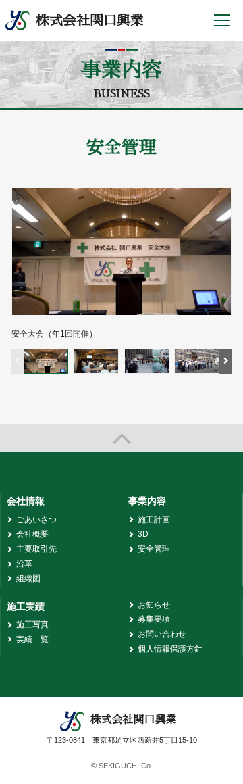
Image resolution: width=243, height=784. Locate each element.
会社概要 (32, 534)
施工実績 (26, 606)
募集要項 (154, 619)
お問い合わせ (162, 634)
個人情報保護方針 (170, 649)
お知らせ (154, 605)
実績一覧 (32, 639)
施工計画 (154, 519)
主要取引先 (36, 549)
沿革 (24, 563)
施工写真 (32, 624)
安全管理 (154, 549)
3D (143, 534)
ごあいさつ (36, 519)
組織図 (28, 578)
